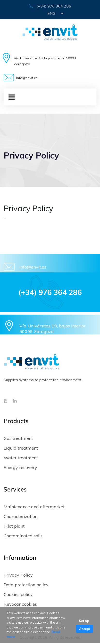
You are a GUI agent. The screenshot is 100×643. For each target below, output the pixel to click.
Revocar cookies (20, 604)
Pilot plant (14, 526)
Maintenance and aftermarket (34, 506)
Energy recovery (20, 467)
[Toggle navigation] (9, 96)
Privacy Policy (18, 575)
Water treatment (21, 457)
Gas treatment (18, 438)
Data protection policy (26, 584)
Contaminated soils (23, 536)
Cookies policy (18, 594)
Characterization (20, 516)
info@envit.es (32, 267)
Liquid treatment (21, 448)
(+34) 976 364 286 (53, 6)
